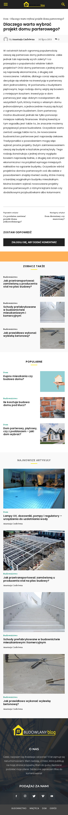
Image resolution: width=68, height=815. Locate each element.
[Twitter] (34, 796)
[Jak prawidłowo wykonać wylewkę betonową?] (52, 338)
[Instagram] (25, 796)
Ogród (53, 808)
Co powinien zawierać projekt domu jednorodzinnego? (14, 219)
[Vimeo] (43, 796)
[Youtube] (52, 796)
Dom (5, 18)
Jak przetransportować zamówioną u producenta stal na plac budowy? (20, 283)
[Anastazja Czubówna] (6, 39)
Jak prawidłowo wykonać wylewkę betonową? (19, 334)
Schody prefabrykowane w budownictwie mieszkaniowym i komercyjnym (19, 311)
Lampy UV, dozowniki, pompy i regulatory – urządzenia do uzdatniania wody (32, 517)
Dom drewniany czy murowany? (55, 217)
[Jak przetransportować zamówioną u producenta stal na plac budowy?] (52, 286)
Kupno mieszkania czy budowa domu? (18, 377)
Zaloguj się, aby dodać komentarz (34, 242)
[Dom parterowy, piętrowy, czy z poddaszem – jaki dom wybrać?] (52, 433)
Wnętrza (34, 808)
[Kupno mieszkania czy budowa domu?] (52, 381)
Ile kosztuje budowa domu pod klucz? (16, 403)
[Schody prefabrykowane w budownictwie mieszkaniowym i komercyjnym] (52, 312)
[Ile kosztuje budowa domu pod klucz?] (52, 407)
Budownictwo (10, 277)
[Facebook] (16, 796)
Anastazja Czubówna (23, 39)
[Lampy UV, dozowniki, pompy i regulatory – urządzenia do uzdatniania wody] (34, 489)
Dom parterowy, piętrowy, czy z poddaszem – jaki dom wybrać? (20, 431)
